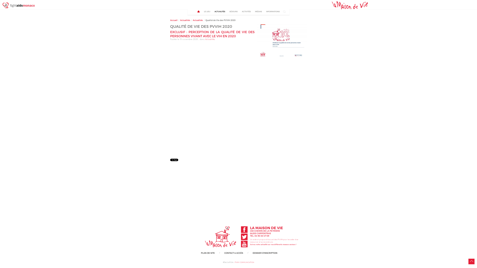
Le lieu (207, 11)
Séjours (233, 11)
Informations (273, 11)
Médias (258, 11)
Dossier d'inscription (265, 253)
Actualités (220, 11)
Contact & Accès (233, 253)
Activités (246, 11)
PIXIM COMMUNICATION (244, 262)
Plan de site (208, 253)
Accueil (174, 20)
